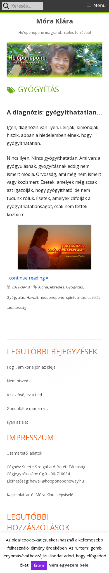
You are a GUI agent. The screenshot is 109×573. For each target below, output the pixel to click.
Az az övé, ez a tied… (26, 394)
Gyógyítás (74, 287)
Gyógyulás (16, 297)
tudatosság (16, 307)
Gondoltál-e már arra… (27, 408)
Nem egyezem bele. (68, 565)
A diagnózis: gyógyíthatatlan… (54, 112)
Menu (99, 5)
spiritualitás (76, 297)
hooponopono (52, 297)
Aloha (43, 287)
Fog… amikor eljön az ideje (31, 367)
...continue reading (27, 278)
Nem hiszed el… (21, 380)
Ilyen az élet (17, 422)
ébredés (57, 287)
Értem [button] (39, 565)
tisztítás (94, 297)
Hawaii (32, 297)
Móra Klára (54, 21)
